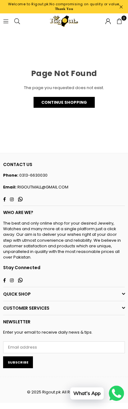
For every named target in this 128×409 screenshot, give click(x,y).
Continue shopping (64, 102)
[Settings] (108, 21)
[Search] (17, 21)
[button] (119, 21)
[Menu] (5, 21)
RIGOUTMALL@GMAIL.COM (42, 187)
